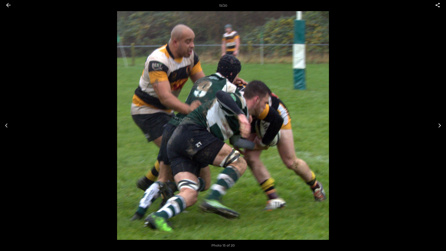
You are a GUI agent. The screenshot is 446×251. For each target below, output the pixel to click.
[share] (437, 5)
